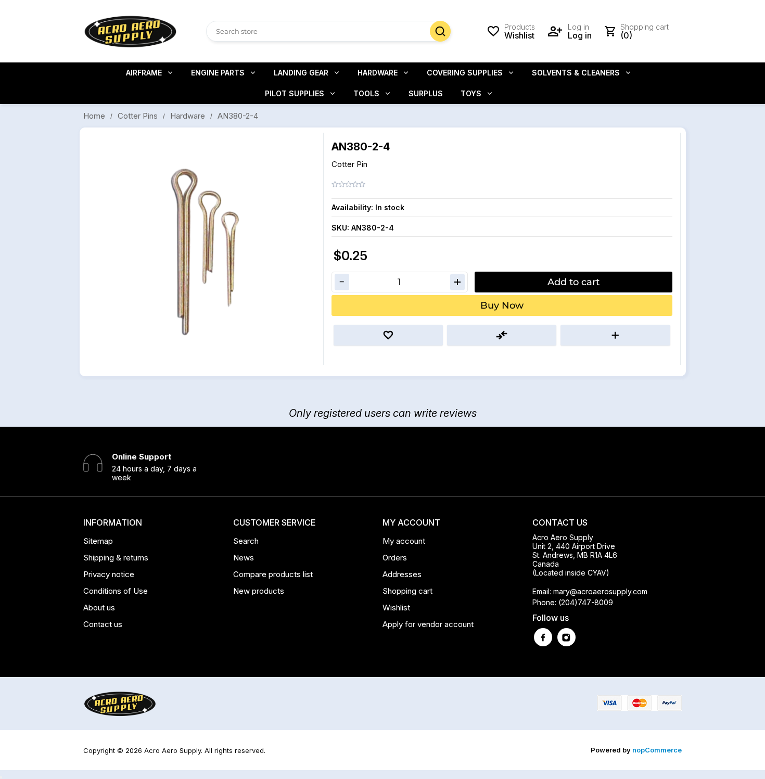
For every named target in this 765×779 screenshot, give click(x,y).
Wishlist (396, 607)
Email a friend (615, 335)
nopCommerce (657, 750)
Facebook (543, 637)
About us (99, 607)
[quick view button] (1, 777)
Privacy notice (108, 574)
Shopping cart (407, 591)
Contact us (102, 624)
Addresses (402, 574)
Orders (394, 558)
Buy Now (502, 305)
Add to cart (573, 282)
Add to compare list (501, 335)
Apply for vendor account (428, 624)
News (243, 558)
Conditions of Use (115, 591)
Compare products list (273, 574)
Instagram (566, 637)
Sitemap (98, 541)
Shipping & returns (115, 558)
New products (258, 591)
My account (403, 541)
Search (440, 31)
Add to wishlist (388, 335)
